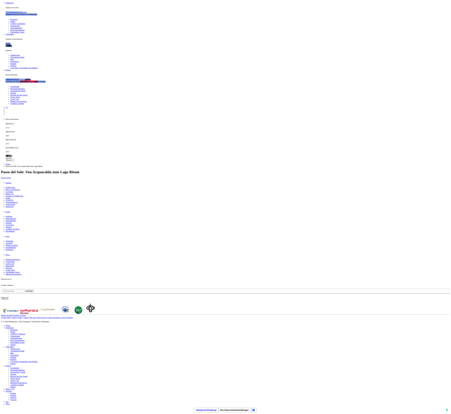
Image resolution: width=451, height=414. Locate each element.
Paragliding (14, 62)
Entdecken (10, 3)
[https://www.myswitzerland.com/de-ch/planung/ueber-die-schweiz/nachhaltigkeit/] (78, 313)
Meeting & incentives (13, 274)
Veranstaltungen (16, 28)
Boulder (13, 64)
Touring (13, 93)
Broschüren (10, 266)
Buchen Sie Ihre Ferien (18, 95)
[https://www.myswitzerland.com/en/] (29, 313)
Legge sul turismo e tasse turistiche (60, 318)
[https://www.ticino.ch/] (10, 313)
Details (13, 345)
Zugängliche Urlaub (17, 91)
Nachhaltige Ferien (17, 32)
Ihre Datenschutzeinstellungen (234, 410)
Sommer (8, 212)
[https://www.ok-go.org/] (91, 313)
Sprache (9, 158)
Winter (8, 236)
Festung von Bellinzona (14, 196)
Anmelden (29, 291)
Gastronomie (15, 26)
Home (8, 164)
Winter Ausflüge (12, 245)
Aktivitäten (10, 34)
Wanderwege (15, 55)
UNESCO (9, 200)
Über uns (32, 318)
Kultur (12, 22)
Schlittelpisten (11, 248)
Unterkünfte (14, 87)
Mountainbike (11, 219)
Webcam (9, 268)
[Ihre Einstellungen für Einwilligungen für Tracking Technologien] (447, 410)
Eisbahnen (9, 250)
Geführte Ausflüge (17, 104)
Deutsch (16, 315)
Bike (12, 59)
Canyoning (10, 225)
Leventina (9, 192)
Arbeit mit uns (41, 318)
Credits (26, 318)
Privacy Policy (17, 318)
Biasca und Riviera (13, 190)
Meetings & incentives (18, 101)
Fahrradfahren (11, 221)
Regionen (13, 19)
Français (23, 315)
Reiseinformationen (17, 89)
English (10, 315)
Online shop (10, 270)
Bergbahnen (10, 231)
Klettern (13, 66)
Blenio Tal (9, 194)
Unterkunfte (10, 262)
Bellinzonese (10, 188)
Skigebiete (9, 241)
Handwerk (10, 207)
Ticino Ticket (15, 97)
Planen (8, 70)
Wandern (9, 216)
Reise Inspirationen (17, 30)
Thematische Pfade (17, 57)
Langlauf (9, 243)
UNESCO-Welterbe (17, 24)
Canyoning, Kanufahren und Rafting (24, 68)
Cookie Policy (6, 318)
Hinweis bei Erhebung (206, 410)
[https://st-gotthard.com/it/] (47, 313)
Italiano (3, 315)
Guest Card (14, 99)
